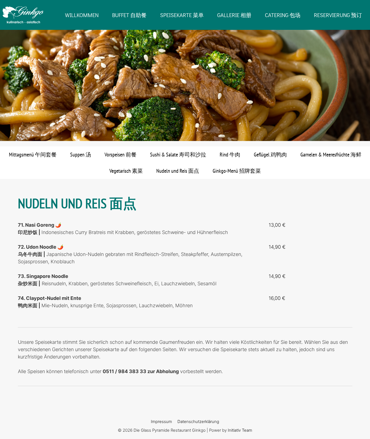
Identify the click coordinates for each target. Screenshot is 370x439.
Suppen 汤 (80, 154)
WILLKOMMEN (82, 14)
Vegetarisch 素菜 (126, 170)
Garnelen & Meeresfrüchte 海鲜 (330, 154)
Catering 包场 (282, 14)
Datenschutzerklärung (198, 421)
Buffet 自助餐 (129, 14)
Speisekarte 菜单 (182, 14)
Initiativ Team (240, 430)
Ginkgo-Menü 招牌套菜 (237, 170)
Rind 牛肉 (230, 154)
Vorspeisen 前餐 (121, 154)
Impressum (161, 421)
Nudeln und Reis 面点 (177, 170)
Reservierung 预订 (338, 14)
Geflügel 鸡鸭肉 (270, 154)
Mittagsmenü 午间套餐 (33, 154)
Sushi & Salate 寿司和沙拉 (178, 154)
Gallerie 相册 (234, 14)
